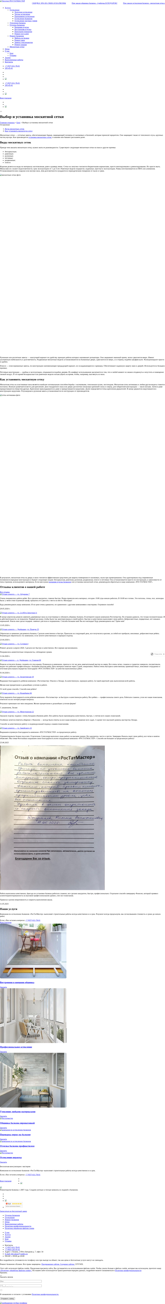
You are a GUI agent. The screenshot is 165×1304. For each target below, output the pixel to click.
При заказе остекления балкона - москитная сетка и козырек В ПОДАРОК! (131, 3)
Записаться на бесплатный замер (13, 1211)
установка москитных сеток (39, 137)
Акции (8, 58)
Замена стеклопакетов (23, 42)
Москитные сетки (17, 47)
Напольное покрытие (23, 32)
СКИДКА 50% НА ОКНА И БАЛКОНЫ (26, 3)
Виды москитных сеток (14, 129)
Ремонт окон (19, 40)
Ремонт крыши (20, 45)
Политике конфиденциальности (128, 1270)
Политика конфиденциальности (18, 1226)
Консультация (5, 98)
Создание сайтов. (67, 1264)
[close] (163, 654)
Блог (18, 123)
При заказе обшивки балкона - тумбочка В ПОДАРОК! (71, 3)
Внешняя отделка (21, 27)
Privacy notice (158, 654)
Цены (7, 49)
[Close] (1, 1275)
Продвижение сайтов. (50, 1264)
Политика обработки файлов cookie (19, 1228)
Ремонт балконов (17, 36)
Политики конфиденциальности (45, 1294)
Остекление (14, 10)
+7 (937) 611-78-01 (12, 66)
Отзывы (8, 1241)
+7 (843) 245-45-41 (12, 1250)
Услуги (8, 1235)
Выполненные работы (14, 60)
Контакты (9, 62)
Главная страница (7, 123)
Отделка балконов (17, 25)
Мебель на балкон (21, 38)
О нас (7, 1232)
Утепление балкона (18, 23)
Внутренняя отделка (22, 29)
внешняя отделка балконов (60, 582)
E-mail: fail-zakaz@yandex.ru (16, 1254)
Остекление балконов (23, 19)
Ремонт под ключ (21, 34)
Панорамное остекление (24, 16)
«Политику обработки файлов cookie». (16, 1270)
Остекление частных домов (25, 21)
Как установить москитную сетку (19, 131)
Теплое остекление (22, 14)
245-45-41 (9, 68)
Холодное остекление (23, 12)
